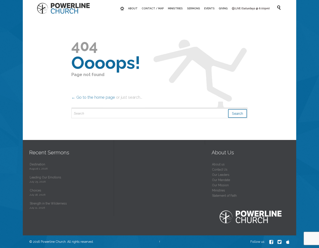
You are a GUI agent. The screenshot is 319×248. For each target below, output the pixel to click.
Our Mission (220, 185)
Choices (35, 190)
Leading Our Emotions (45, 177)
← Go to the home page (93, 97)
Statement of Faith (224, 195)
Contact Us (219, 169)
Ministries (218, 190)
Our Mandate (221, 180)
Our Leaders (220, 174)
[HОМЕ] (122, 8)
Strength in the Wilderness (48, 203)
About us (218, 164)
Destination (37, 164)
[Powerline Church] (63, 8)
